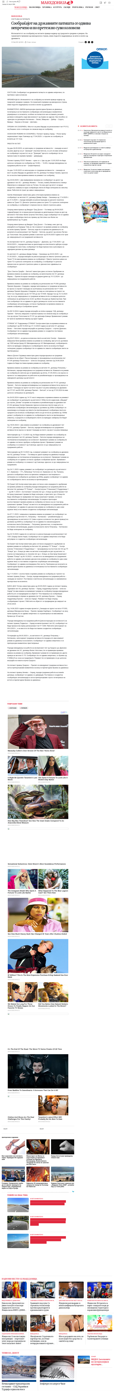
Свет (97, 7)
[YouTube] (109, 2)
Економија (35, 7)
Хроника (47, 7)
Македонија (20, 7)
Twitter (89, 42)
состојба (13, 708)
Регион (89, 7)
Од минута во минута (88, 126)
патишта (24, 708)
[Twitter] (105, 2)
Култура (57, 7)
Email (92, 42)
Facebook (86, 42)
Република (78, 7)
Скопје (67, 7)
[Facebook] (100, 2)
